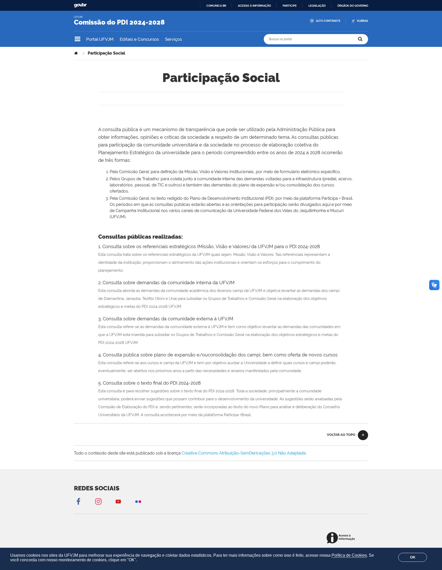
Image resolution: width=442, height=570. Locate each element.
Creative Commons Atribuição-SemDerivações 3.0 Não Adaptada (244, 453)
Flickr (138, 501)
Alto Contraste (328, 21)
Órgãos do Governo (352, 5)
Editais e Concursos (139, 39)
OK (412, 557)
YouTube (118, 501)
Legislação (317, 5)
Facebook (78, 501)
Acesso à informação (254, 5)
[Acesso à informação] (342, 538)
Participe (290, 5)
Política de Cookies (349, 555)
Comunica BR (216, 5)
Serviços (173, 39)
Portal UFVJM (100, 39)
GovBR (80, 5)
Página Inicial (76, 53)
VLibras (362, 21)
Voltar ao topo (341, 435)
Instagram (98, 501)
